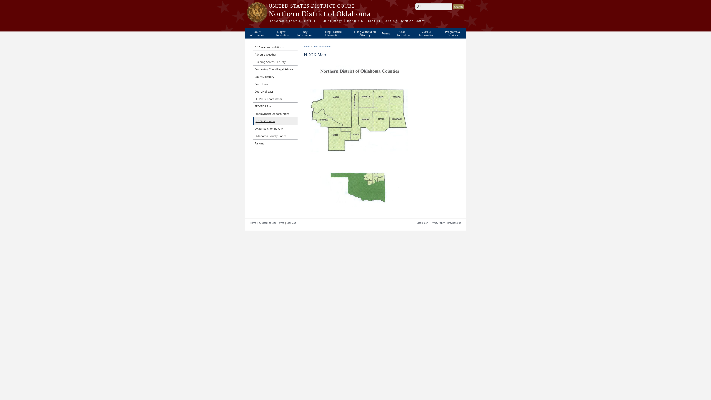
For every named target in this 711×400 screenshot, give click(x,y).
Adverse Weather (265, 54)
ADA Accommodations (269, 47)
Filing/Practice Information (333, 33)
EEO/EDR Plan (263, 106)
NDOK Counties (265, 121)
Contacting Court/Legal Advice (274, 69)
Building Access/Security (270, 62)
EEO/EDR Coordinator (268, 99)
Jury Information (305, 33)
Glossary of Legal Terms (271, 222)
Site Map (291, 222)
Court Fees (261, 84)
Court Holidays (264, 91)
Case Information (402, 33)
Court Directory (264, 77)
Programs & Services (452, 33)
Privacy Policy (438, 222)
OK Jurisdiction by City (269, 128)
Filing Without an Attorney (365, 33)
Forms (386, 33)
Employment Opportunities (272, 114)
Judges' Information (281, 33)
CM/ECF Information (426, 33)
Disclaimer (422, 222)
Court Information (257, 33)
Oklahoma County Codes (270, 136)
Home (307, 46)
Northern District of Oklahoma (319, 14)
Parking (259, 143)
